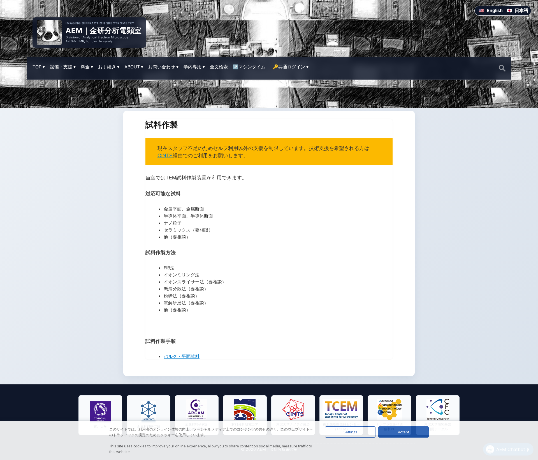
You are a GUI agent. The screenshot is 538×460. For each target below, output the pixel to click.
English (495, 10)
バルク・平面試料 (182, 356)
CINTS (165, 155)
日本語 (521, 10)
